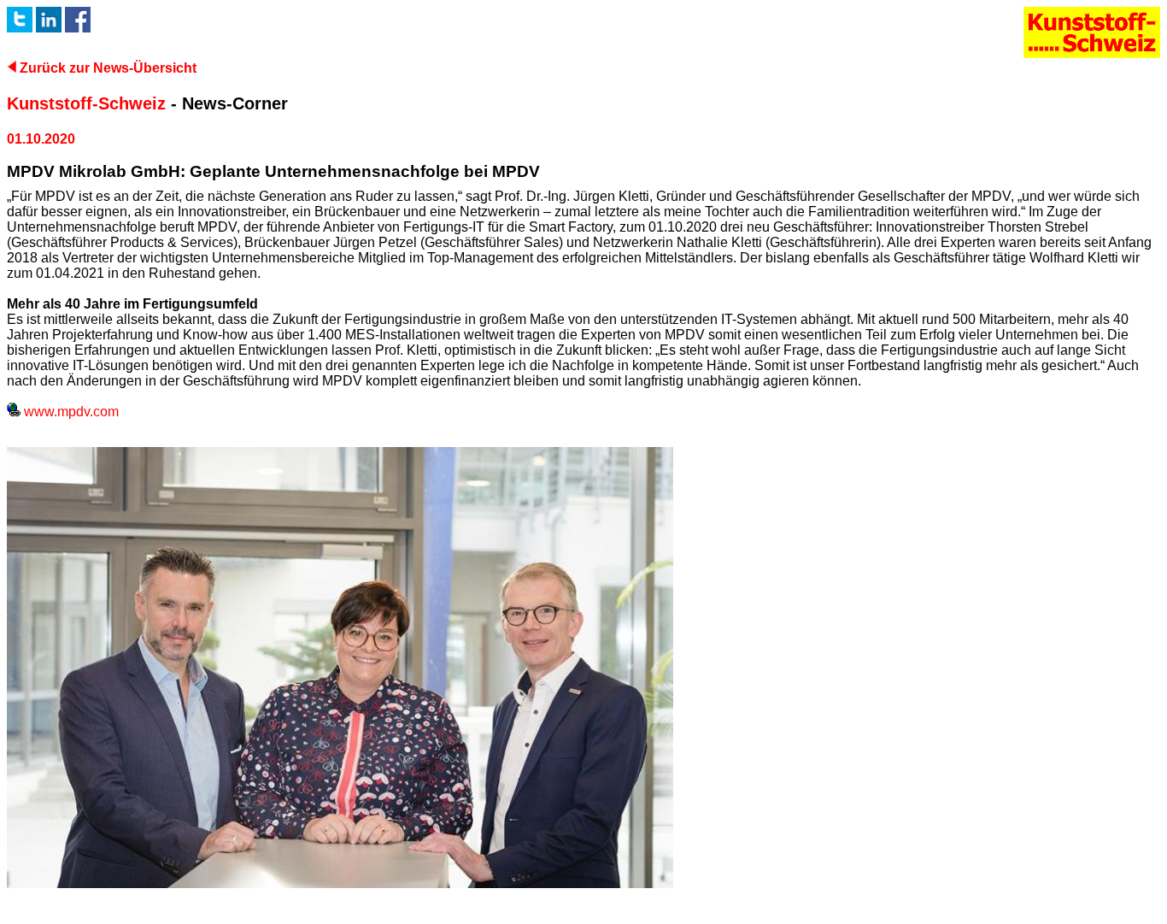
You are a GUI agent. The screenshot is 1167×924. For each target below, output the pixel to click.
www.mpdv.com (70, 411)
